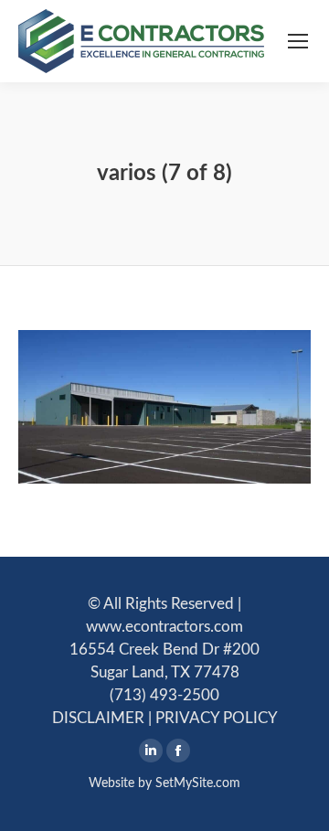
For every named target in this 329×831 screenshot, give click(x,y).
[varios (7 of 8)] (164, 407)
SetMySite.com (197, 783)
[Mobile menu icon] (298, 41)
